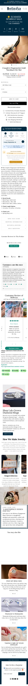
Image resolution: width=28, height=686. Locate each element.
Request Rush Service (16, 161)
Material (5, 82)
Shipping (9, 77)
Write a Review (14, 246)
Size (2, 89)
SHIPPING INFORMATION (14, 221)
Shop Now (8, 433)
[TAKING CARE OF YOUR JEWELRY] (14, 634)
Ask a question (14, 228)
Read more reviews (14, 348)
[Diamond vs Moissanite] (14, 604)
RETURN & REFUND (14, 225)
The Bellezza (13, 660)
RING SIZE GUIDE (14, 218)
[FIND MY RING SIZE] (14, 572)
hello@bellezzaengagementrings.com (16, 163)
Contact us (16, 428)
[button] (14, 75)
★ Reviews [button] (1, 344)
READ (14, 593)
